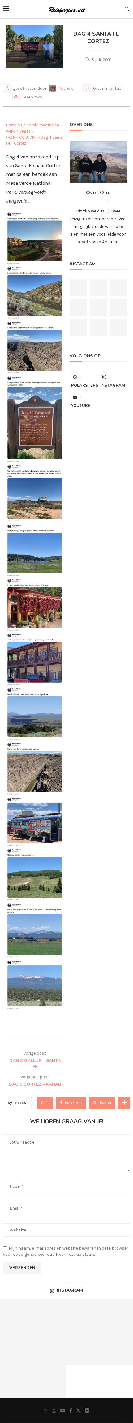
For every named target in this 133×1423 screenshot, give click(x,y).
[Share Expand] (124, 1103)
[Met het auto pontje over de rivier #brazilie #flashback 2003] (16, 1315)
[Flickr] (87, 1410)
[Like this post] (47, 1103)
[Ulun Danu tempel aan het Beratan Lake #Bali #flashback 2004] (118, 288)
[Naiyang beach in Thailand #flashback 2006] (83, 1315)
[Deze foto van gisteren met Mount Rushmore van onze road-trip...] (78, 288)
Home (11, 125)
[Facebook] (70, 1410)
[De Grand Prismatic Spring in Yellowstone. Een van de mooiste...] (98, 288)
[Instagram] (54, 1410)
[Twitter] (78, 1410)
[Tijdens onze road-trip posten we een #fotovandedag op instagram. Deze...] (98, 328)
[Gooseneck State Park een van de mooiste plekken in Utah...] (83, 1348)
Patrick (66, 88)
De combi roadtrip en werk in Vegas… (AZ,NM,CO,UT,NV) (32, 131)
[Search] (127, 9)
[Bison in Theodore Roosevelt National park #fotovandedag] (78, 308)
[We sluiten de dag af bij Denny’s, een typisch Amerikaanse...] (16, 1381)
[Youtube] (62, 1410)
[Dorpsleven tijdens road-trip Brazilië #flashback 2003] (118, 308)
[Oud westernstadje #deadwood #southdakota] (50, 1315)
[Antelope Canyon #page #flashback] (98, 308)
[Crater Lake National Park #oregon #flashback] (78, 328)
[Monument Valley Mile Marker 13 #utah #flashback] (16, 1348)
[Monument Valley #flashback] (118, 328)
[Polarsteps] (46, 1410)
